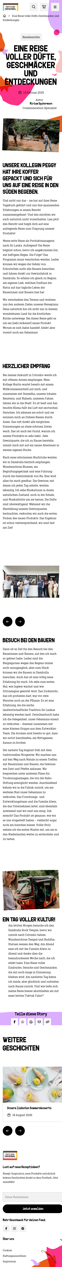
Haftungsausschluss (14, 1255)
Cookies (7, 1250)
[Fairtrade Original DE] (10, 1155)
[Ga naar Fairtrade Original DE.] (4, 16)
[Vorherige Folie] (7, 621)
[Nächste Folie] (20, 621)
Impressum (9, 1261)
